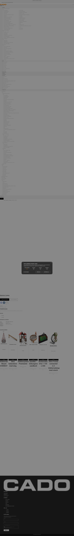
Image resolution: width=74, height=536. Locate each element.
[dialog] (37, 268)
